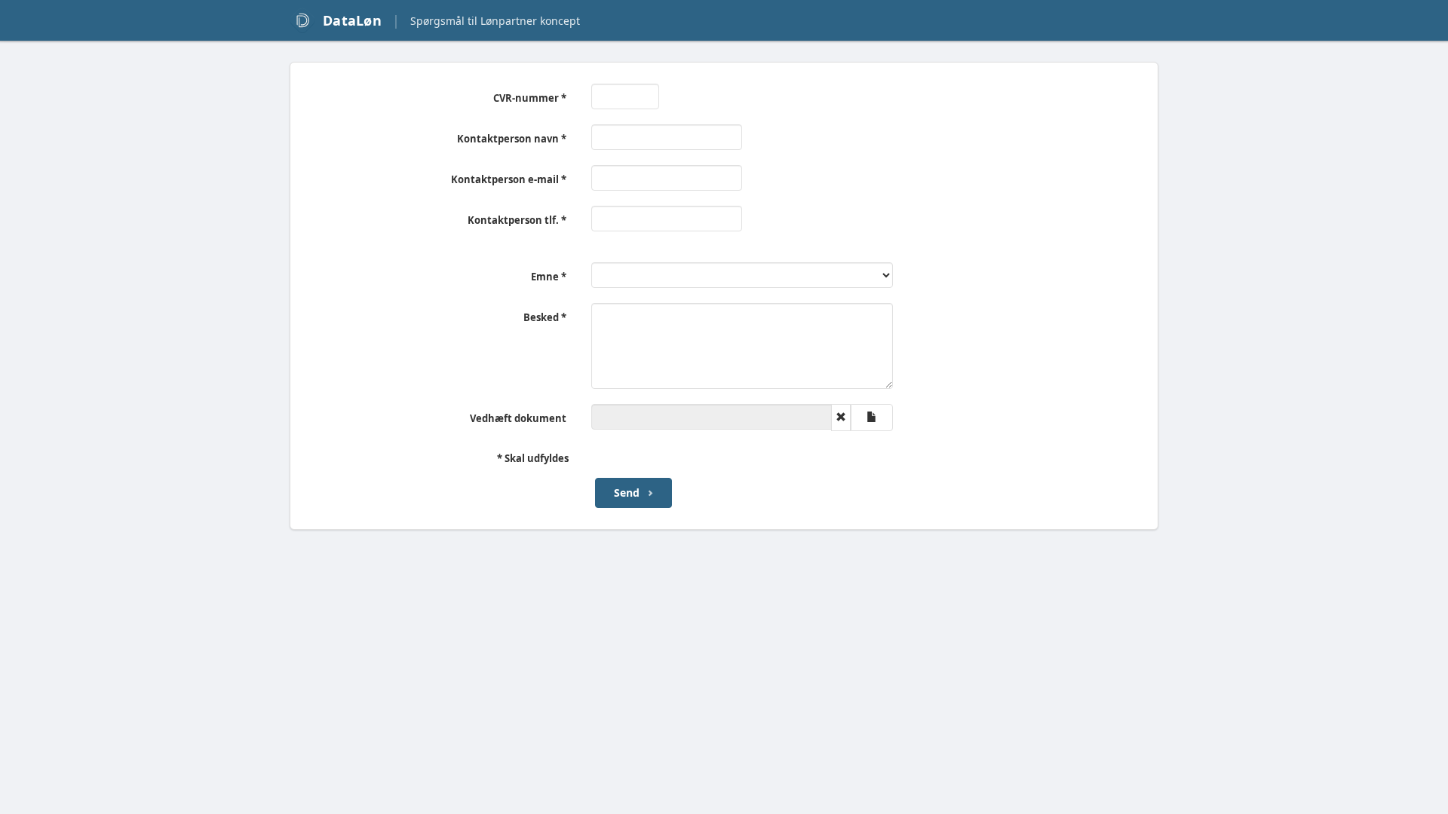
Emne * (548, 276)
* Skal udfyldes (533, 458)
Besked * (544, 317)
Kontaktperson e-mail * (508, 179)
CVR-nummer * (529, 98)
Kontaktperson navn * (511, 138)
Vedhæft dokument (518, 418)
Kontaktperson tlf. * (517, 220)
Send (627, 492)
